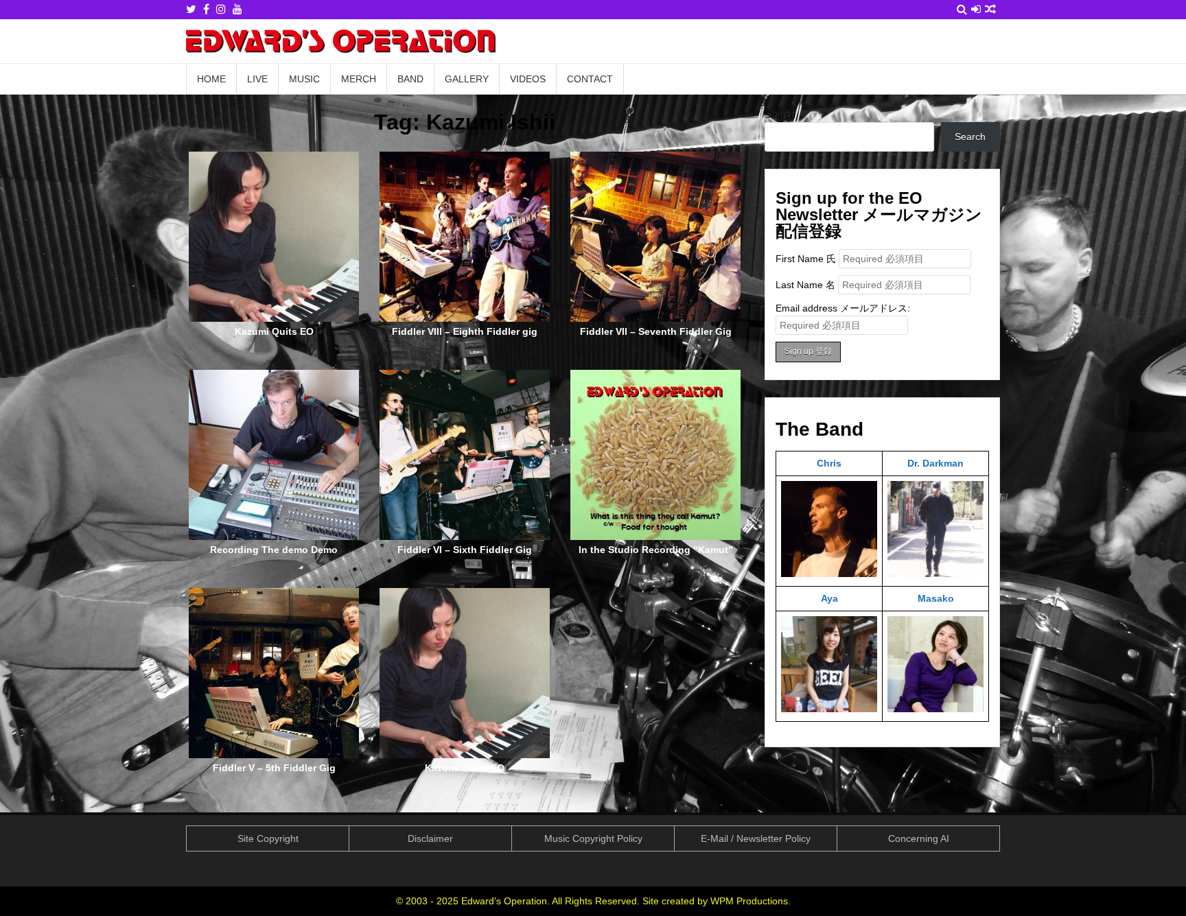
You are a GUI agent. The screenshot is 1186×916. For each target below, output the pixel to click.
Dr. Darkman (935, 463)
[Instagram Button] (221, 9)
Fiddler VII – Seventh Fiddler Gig (656, 331)
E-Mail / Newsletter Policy (756, 838)
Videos (528, 78)
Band (410, 78)
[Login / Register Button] (976, 9)
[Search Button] (962, 9)
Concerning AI (918, 838)
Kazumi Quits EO (274, 331)
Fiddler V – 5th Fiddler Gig (274, 767)
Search (780, 114)
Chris (829, 463)
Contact (590, 78)
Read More (278, 255)
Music (304, 78)
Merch (358, 78)
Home (211, 78)
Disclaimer (430, 838)
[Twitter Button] (191, 9)
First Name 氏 (806, 258)
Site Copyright (268, 838)
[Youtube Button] (237, 9)
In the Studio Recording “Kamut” (656, 549)
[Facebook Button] (206, 9)
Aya (829, 598)
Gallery (467, 78)
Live (257, 78)
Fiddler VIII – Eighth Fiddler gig (464, 331)
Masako (936, 598)
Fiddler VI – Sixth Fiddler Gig (464, 549)
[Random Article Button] (990, 9)
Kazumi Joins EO (464, 767)
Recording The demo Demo (274, 549)
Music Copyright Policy (593, 838)
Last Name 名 (805, 284)
